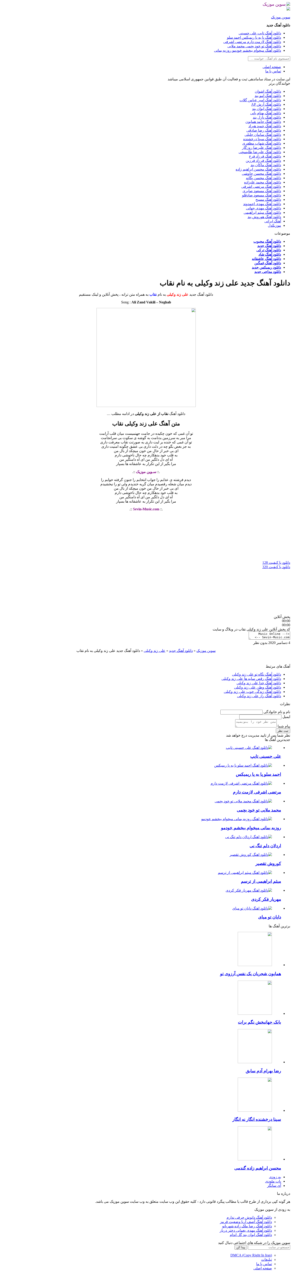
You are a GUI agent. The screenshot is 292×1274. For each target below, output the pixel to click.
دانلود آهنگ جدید (269, 246)
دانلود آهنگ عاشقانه (266, 259)
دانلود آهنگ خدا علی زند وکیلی (259, 683)
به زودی (275, 1177)
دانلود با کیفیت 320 (276, 567)
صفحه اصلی (272, 67)
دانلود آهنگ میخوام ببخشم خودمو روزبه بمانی (247, 50)
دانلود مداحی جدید (267, 272)
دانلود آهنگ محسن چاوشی (261, 173)
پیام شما (283, 726)
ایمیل (286, 717)
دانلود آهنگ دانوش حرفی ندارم (249, 1217)
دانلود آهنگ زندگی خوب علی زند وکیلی (252, 692)
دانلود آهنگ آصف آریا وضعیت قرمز (246, 1222)
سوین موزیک (280, 17)
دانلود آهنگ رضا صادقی (263, 130)
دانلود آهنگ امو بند (268, 96)
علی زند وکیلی (154, 651)
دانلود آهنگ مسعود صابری (261, 191)
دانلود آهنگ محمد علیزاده (262, 182)
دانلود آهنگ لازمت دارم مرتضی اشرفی (252, 42)
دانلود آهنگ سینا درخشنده (262, 139)
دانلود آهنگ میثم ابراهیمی (262, 212)
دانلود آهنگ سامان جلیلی (263, 135)
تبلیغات (266, 1259)
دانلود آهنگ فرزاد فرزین (263, 161)
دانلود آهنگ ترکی (268, 250)
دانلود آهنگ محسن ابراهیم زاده (258, 169)
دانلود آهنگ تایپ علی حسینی (260, 33)
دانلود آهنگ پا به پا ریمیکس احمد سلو (254, 37)
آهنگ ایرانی (272, 221)
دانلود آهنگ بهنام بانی (265, 113)
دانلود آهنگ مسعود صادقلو (261, 195)
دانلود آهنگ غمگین (267, 263)
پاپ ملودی (273, 1181)
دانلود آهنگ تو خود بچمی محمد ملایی (254, 46)
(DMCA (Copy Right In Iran (251, 1255)
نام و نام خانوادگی (276, 712)
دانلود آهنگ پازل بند (267, 117)
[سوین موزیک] (288, 4)
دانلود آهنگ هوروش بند (264, 217)
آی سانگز (274, 1186)
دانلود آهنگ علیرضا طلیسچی (260, 152)
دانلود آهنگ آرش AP (266, 104)
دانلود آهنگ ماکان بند (265, 165)
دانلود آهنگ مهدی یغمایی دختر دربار (246, 1230)
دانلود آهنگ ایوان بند (266, 109)
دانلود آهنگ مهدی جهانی (263, 208)
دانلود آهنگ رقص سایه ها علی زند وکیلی (251, 679)
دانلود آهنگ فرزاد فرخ (265, 156)
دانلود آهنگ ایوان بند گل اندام (251, 1235)
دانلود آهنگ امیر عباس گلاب (260, 100)
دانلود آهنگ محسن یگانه (263, 178)
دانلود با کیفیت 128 (276, 563)
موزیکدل (274, 225)
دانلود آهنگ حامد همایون (263, 122)
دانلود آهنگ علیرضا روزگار (261, 148)
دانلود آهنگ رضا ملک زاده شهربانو (247, 1226)
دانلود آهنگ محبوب (267, 241)
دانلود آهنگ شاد (269, 254)
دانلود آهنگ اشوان (268, 91)
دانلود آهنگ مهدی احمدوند (262, 204)
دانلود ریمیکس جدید (266, 267)
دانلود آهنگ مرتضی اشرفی (261, 186)
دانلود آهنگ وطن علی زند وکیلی (257, 687)
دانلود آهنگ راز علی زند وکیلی (259, 696)
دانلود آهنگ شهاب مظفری (261, 143)
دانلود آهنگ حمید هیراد (264, 126)
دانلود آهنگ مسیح (268, 199)
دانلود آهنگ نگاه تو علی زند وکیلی (256, 674)
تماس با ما (273, 71)
